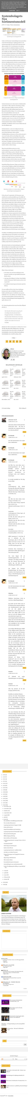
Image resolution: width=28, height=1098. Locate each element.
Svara (24, 431)
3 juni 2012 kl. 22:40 (13, 449)
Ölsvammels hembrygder (10, 833)
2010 (4, 884)
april (5, 872)
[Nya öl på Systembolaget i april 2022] (5, 372)
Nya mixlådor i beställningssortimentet (13, 820)
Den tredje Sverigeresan (8, 984)
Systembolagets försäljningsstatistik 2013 (15, 1075)
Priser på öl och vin (8, 827)
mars (5, 875)
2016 (4, 796)
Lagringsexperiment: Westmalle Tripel (13, 831)
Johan (8, 24)
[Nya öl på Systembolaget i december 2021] (5, 394)
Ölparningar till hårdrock (10, 857)
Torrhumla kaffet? (8, 843)
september (6, 812)
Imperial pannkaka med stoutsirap (12, 829)
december (6, 806)
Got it (18, 10)
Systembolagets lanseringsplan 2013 (15, 298)
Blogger (16, 1055)
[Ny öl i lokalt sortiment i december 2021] (17, 383)
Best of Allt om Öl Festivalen (10, 838)
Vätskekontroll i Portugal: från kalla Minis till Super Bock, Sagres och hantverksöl (13, 972)
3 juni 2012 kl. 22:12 (12, 421)
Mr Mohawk (11, 435)
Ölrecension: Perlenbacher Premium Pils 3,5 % (16, 1001)
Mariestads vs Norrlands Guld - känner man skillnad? (17, 1017)
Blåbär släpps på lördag (9, 836)
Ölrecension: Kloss (8, 860)
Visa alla (25, 988)
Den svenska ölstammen (10, 823)
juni (5, 819)
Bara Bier (5, 958)
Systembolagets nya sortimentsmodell (13, 864)
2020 (4, 787)
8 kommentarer (16, 24)
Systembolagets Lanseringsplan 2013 (14, 36)
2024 (4, 779)
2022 (4, 783)
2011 (4, 882)
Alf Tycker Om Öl (12, 419)
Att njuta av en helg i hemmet (11, 852)
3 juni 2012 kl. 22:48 (13, 582)
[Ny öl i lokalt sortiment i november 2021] (17, 394)
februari (6, 877)
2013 (4, 802)
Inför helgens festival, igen (10, 845)
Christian (10, 593)
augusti (6, 815)
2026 (4, 774)
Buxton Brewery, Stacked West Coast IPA (12, 977)
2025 (4, 777)
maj (5, 870)
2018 (4, 792)
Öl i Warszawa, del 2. (7, 966)
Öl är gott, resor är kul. (8, 965)
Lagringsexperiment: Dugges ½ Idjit (12, 825)
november (6, 808)
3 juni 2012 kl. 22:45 (12, 461)
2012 (4, 805)
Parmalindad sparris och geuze (11, 862)
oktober (6, 810)
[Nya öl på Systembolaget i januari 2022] (5, 383)
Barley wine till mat (8, 847)
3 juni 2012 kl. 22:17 (12, 437)
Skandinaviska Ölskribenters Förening (15, 328)
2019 (4, 790)
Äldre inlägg (22, 408)
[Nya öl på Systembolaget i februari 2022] (17, 372)
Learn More (12, 10)
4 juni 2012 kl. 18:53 (13, 673)
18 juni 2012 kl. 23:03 (13, 685)
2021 (4, 785)
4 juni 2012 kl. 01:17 (12, 595)
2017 (4, 794)
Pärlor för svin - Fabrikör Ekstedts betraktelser (11, 982)
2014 (4, 800)
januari (5, 879)
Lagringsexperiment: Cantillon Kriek (12, 850)
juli (5, 817)
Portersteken (10, 1095)
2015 (4, 798)
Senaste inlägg (6, 408)
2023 (4, 781)
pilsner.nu (5, 970)
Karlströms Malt (7, 976)
